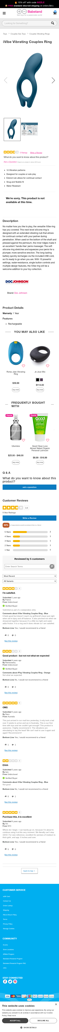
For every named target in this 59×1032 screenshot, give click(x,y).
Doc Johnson (20, 293)
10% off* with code (29, 2)
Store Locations (8, 949)
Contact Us (7, 901)
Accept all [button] (15, 1021)
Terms (5, 919)
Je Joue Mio (40, 372)
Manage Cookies (8, 929)
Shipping (6, 910)
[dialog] (29, 1016)
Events (5, 945)
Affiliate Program (8, 954)
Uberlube (16, 446)
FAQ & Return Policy (10, 915)
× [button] (56, 1004)
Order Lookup (8, 906)
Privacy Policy (7, 924)
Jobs (4, 968)
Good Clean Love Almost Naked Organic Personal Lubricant (40, 448)
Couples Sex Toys (18, 34)
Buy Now (16, 390)
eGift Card (6, 896)
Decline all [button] (43, 1021)
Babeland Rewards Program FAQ (14, 963)
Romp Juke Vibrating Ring (16, 373)
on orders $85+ (29, 6)
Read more (12, 1015)
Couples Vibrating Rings (39, 34)
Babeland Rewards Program (13, 959)
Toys (5, 34)
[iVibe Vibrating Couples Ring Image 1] (29, 80)
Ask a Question (10, 162)
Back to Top (28, 871)
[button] (4, 13)
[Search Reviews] (52, 566)
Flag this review (11, 641)
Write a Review (36, 153)
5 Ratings (23, 153)
